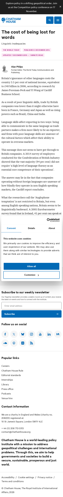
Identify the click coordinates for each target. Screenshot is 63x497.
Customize (29, 275)
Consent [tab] (11, 228)
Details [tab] (31, 228)
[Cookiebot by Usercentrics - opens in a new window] (47, 220)
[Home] (11, 20)
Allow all (31, 266)
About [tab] (51, 228)
